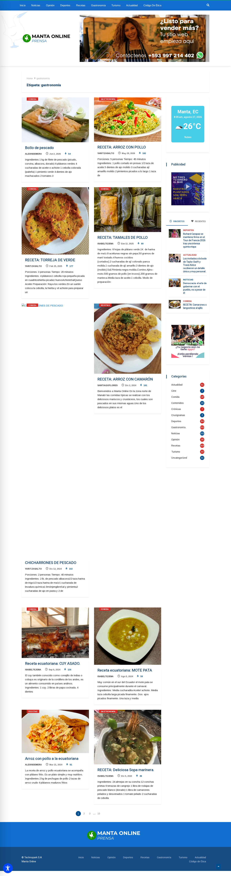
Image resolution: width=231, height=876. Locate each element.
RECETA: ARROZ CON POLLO (121, 147)
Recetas (80, 5)
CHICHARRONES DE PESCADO (50, 563)
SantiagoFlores (107, 385)
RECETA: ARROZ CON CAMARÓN (125, 379)
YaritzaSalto (105, 153)
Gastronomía (98, 5)
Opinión (50, 5)
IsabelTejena (105, 244)
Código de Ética (152, 5)
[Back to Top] (218, 866)
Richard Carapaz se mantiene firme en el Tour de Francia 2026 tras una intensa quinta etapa (194, 240)
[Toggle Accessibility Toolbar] (8, 868)
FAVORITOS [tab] (178, 221)
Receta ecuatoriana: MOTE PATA (124, 670)
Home (30, 78)
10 (98, 813)
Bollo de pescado (39, 148)
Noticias (35, 5)
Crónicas (176, 409)
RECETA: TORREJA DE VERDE (50, 260)
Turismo (115, 5)
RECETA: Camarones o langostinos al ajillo (195, 306)
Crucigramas (178, 415)
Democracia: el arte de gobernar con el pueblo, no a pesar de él (195, 288)
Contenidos (177, 403)
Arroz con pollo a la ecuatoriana (51, 758)
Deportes (65, 5)
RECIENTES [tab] (200, 221)
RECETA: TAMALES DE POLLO (122, 237)
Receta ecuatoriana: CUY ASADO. (52, 663)
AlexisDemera (33, 154)
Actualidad (132, 5)
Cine (173, 390)
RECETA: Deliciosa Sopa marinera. (125, 770)
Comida (32, 99)
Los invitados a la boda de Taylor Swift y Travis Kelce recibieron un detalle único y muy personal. (194, 265)
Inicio (23, 5)
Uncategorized (179, 457)
